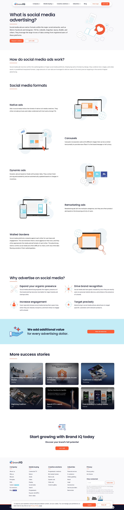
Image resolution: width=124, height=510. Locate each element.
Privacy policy (90, 472)
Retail (69, 480)
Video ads (51, 482)
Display (31, 482)
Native (31, 474)
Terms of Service (95, 488)
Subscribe (110, 483)
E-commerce (70, 474)
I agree (89, 505)
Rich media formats (53, 474)
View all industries (100, 332)
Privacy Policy (35, 506)
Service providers (72, 488)
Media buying (48, 4)
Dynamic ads (51, 480)
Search (31, 488)
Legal (68, 482)
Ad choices (90, 474)
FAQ (11, 482)
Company (36, 4)
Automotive (70, 485)
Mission (12, 477)
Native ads (51, 477)
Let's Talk (105, 4)
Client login (95, 4)
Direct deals (32, 496)
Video (30, 480)
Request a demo (17, 41)
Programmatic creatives (54, 472)
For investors (13, 488)
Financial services (72, 472)
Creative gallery (52, 485)
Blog (85, 4)
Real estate (70, 490)
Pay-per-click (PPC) (34, 493)
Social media (32, 485)
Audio (30, 477)
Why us (12, 474)
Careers (12, 485)
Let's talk (31, 41)
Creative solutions (62, 4)
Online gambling (71, 477)
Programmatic (32, 490)
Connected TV (33, 472)
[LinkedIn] (113, 507)
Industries (76, 4)
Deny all (103, 505)
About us (12, 472)
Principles (12, 480)
